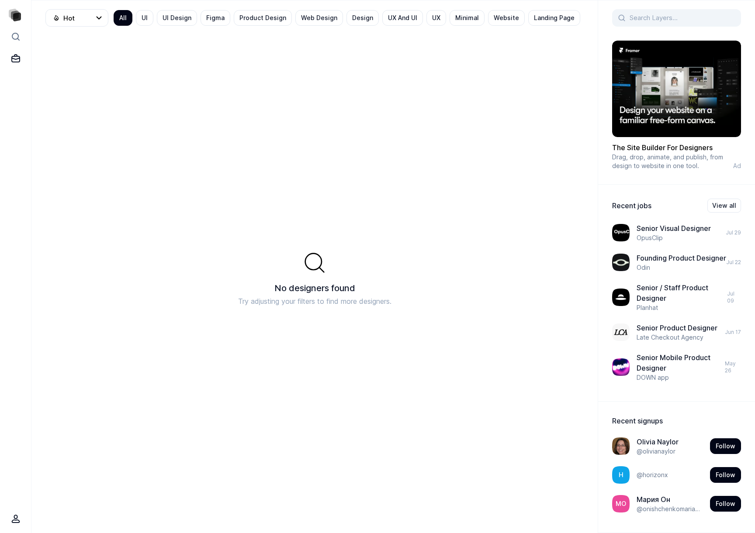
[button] (676, 105)
